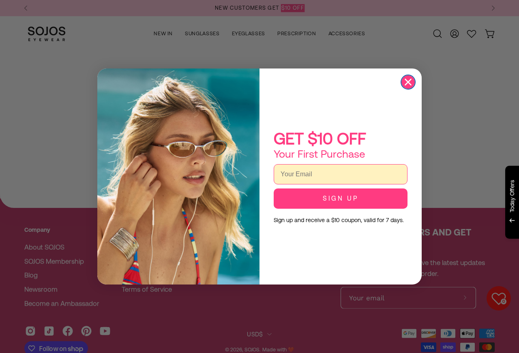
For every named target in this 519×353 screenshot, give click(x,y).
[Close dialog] (408, 82)
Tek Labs (440, 248)
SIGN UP (340, 198)
